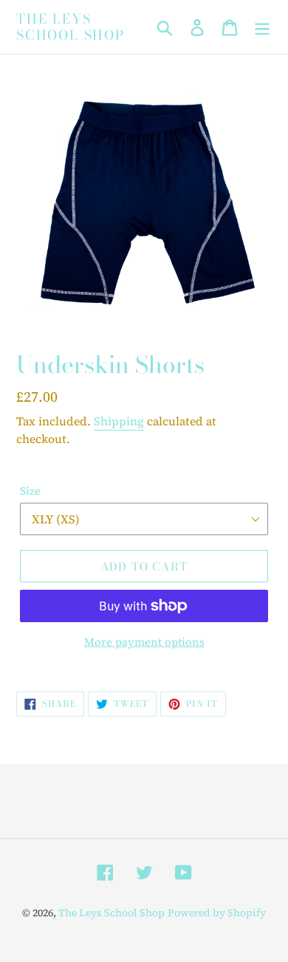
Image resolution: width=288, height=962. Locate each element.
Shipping (119, 421)
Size (30, 490)
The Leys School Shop (70, 27)
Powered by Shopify (217, 912)
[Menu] (262, 27)
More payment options (144, 641)
